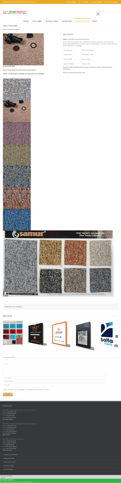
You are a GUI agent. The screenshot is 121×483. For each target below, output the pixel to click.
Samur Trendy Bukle (9, 66)
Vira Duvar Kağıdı (9, 465)
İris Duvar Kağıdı (8, 469)
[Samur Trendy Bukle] (58, 231)
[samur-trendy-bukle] (23, 34)
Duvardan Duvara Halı (13, 29)
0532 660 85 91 (11, 414)
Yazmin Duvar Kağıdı (10, 462)
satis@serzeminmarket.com (27, 2)
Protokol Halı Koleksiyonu (11, 454)
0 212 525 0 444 (11, 412)
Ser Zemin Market (11, 417)
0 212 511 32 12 (10, 429)
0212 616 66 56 (9, 444)
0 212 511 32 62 (11, 425)
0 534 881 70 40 (11, 427)
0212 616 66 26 (11, 441)
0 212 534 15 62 (10, 415)
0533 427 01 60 (11, 443)
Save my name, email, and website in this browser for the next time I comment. (27, 389)
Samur (5, 29)
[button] (17, 89)
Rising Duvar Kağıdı (9, 458)
